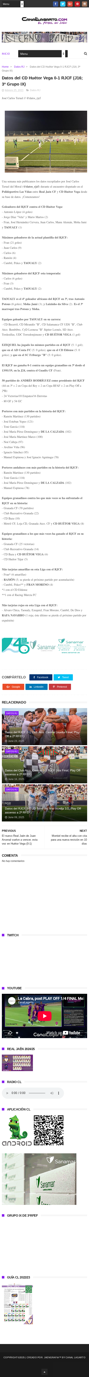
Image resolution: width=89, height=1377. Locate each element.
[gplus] (70, 4)
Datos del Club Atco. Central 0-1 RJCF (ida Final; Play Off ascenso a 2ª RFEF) (42, 772)
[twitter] (62, 4)
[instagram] (84, 4)
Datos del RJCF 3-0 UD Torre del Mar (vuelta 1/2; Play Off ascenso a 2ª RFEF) (43, 810)
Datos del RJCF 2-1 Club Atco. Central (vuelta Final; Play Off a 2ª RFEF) (42, 734)
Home (5, 66)
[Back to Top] (44, 1372)
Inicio (6, 53)
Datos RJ (19, 66)
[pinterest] (77, 4)
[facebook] (55, 4)
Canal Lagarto (75, 1357)
